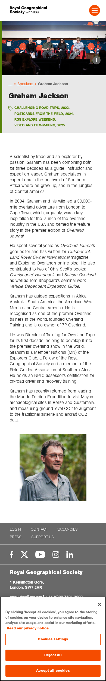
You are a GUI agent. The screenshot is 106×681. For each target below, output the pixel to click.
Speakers (25, 83)
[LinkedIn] (69, 554)
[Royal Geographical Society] (27, 10)
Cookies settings (53, 639)
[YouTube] (40, 554)
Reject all (52, 655)
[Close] (99, 604)
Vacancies (67, 529)
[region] (53, 639)
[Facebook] (11, 554)
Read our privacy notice (28, 628)
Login (15, 529)
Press (15, 537)
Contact (39, 529)
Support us (42, 537)
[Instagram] (55, 554)
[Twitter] (24, 554)
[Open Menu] (94, 10)
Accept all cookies (53, 670)
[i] (54, 70)
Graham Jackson (53, 83)
